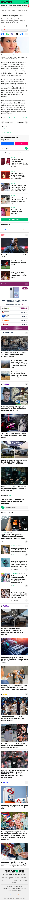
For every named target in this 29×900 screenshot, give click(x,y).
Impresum (15, 886)
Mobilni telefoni (6, 132)
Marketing (9, 886)
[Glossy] (26, 880)
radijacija (12, 129)
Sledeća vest (20, 122)
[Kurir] (11, 878)
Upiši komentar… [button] (11, 507)
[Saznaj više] (26, 235)
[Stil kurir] (21, 880)
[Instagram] (21, 143)
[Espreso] (14, 883)
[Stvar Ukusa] (4, 880)
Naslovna (3, 10)
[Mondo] (4, 878)
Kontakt (20, 886)
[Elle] (10, 880)
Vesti (9, 10)
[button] (26, 26)
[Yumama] (24, 878)
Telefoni (14, 10)
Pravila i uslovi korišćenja (9, 888)
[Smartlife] (6, 2)
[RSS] (23, 229)
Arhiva (19, 890)
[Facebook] (7, 143)
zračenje (4, 129)
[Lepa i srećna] (17, 878)
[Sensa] (16, 880)
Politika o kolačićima (21, 888)
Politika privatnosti (12, 890)
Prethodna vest (9, 122)
